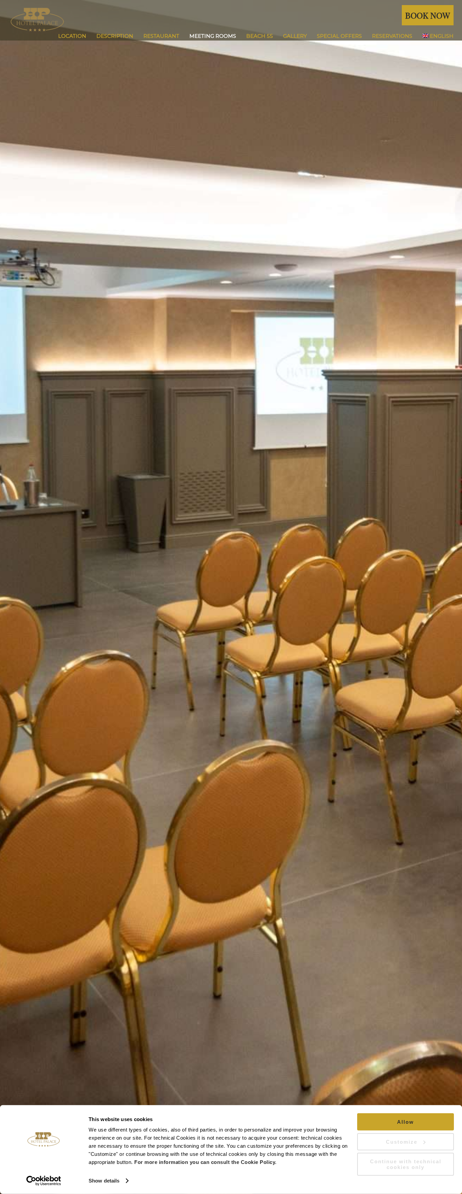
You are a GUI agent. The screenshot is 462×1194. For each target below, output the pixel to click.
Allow (405, 1122)
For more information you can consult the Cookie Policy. (205, 1162)
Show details (104, 1181)
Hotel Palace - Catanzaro (235, 20)
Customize (401, 1141)
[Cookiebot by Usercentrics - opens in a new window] (43, 1181)
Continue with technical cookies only (405, 1164)
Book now (427, 15)
